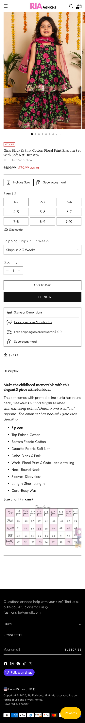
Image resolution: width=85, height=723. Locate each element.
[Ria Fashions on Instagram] (12, 664)
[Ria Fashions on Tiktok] (25, 664)
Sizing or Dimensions (28, 312)
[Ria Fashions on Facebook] (6, 664)
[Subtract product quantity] (19, 271)
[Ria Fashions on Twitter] (31, 664)
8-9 (42, 221)
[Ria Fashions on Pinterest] (18, 664)
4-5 (16, 211)
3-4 (69, 202)
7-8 (16, 221)
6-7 (69, 211)
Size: (10, 193)
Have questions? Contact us (33, 322)
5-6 (42, 211)
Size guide (16, 229)
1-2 (16, 202)
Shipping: (26, 241)
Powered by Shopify (16, 704)
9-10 (69, 221)
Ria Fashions (35, 695)
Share (13, 355)
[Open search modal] (71, 6)
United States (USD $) (21, 689)
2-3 (42, 202)
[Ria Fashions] (42, 6)
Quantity (10, 262)
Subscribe (73, 649)
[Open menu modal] (6, 6)
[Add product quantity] (7, 271)
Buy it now (42, 297)
